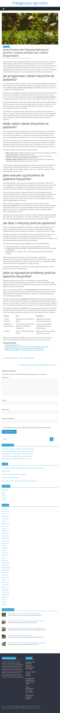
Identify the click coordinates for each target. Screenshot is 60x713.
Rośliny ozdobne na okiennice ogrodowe (30, 696)
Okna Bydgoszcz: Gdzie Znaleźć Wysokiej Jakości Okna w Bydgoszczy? (26, 628)
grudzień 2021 (5, 533)
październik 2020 (6, 567)
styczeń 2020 (5, 589)
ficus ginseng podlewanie (12, 663)
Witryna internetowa (8, 418)
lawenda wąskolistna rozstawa (8, 669)
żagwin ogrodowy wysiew (19, 677)
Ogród (3, 492)
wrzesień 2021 (5, 540)
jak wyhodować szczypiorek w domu (14, 666)
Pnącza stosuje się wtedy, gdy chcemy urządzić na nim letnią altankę (19, 481)
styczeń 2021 (5, 560)
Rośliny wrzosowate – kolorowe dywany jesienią (20, 635)
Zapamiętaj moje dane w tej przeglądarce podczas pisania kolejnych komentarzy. (27, 427)
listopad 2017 (5, 597)
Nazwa (4, 400)
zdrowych (38, 66)
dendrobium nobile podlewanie (8, 661)
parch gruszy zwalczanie (18, 671)
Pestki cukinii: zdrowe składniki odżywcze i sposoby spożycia (17, 456)
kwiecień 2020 (5, 582)
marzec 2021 (5, 555)
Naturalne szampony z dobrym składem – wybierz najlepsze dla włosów (27, 347)
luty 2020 (4, 587)
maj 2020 (4, 580)
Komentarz (5, 377)
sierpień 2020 (5, 572)
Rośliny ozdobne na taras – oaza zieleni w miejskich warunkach (24, 613)
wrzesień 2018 (5, 592)
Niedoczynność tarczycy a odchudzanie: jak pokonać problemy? (18, 449)
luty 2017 (4, 599)
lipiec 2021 (4, 545)
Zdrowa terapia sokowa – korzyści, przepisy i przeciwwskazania (25, 350)
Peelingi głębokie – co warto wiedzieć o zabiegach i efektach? (17, 454)
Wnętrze (4, 497)
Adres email (6, 409)
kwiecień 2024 (5, 516)
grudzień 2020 (5, 562)
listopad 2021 (5, 536)
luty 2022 (4, 528)
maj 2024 (4, 514)
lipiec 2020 (4, 575)
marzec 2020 (5, 584)
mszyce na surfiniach (8, 671)
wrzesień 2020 (5, 570)
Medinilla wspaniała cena (13, 345)
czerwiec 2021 (5, 548)
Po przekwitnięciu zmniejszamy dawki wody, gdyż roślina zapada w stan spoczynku (23, 468)
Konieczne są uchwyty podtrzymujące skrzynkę (14, 474)
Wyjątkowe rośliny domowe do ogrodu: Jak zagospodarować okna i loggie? (30, 665)
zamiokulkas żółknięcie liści (10, 675)
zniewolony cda (10, 677)
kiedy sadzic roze (5, 667)
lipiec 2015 (4, 602)
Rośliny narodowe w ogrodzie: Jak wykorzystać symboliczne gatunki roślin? (27, 643)
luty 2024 (4, 521)
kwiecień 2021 (5, 553)
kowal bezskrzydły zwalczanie (15, 667)
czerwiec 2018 (5, 594)
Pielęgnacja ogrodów (30, 2)
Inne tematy (6, 46)
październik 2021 (6, 538)
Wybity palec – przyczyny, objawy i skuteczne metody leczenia (25, 348)
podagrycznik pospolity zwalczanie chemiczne (11, 672)
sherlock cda (4, 674)
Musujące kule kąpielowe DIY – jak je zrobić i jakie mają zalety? (18, 451)
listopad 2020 (5, 565)
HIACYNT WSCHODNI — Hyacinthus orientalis (18, 358)
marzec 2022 (5, 526)
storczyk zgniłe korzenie (12, 674)
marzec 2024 (5, 518)
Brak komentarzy (26, 58)
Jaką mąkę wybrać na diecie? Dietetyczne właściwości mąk (16, 458)
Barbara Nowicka (16, 58)
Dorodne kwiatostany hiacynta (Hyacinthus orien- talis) (38, 365)
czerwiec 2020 (5, 577)
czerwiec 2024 (5, 511)
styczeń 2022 (5, 531)
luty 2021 (4, 558)
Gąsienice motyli (6, 471)
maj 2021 (4, 550)
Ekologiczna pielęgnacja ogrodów (10, 477)
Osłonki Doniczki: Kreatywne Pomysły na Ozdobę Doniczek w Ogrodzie (26, 621)
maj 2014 (4, 604)
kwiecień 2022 (5, 523)
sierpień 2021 (5, 543)
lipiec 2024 (4, 509)
